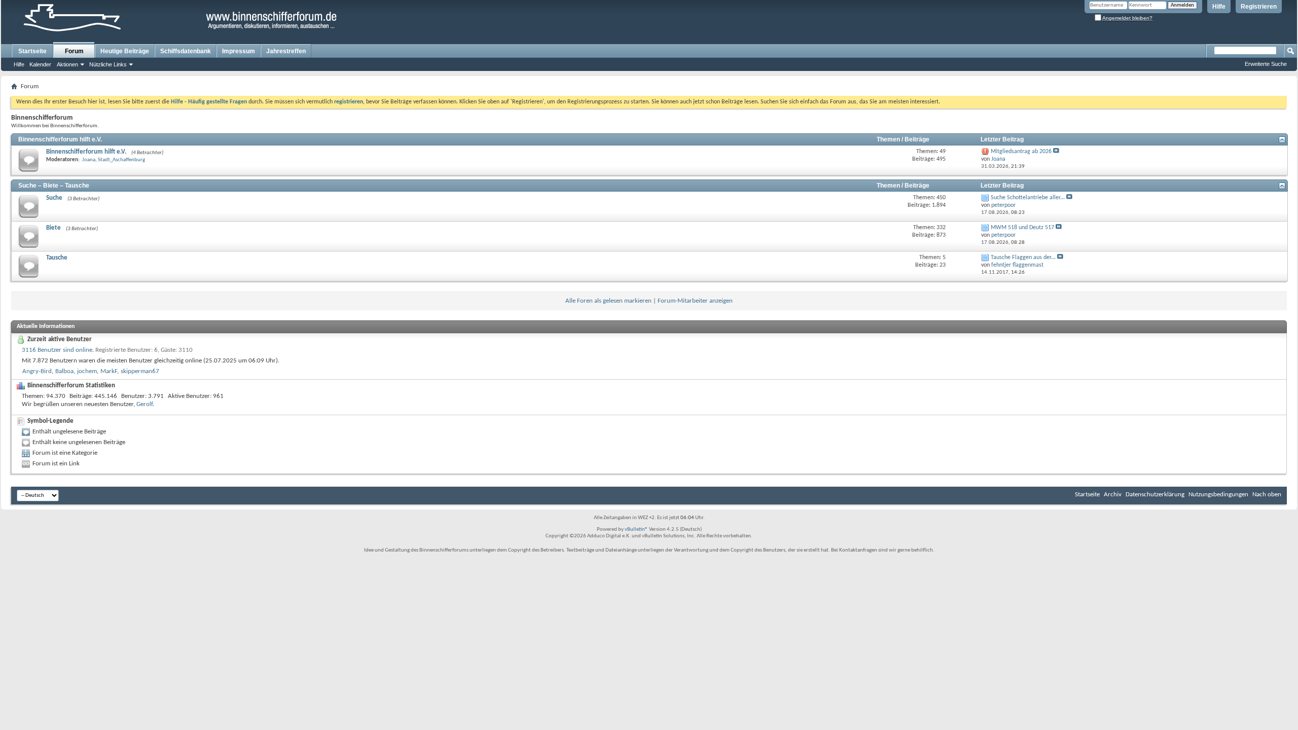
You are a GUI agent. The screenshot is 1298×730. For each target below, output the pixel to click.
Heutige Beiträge (124, 51)
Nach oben (1266, 494)
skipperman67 (140, 371)
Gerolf (144, 404)
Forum (74, 51)
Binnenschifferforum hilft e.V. (60, 139)
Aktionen (67, 64)
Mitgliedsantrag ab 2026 (1021, 152)
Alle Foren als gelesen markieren (608, 301)
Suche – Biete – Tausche (53, 185)
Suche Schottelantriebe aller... (1028, 198)
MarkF (108, 371)
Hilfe (1218, 6)
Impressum (238, 51)
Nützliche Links (108, 64)
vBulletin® (636, 529)
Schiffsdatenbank (185, 51)
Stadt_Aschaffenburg (121, 160)
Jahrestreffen (286, 51)
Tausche (56, 257)
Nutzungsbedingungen (1218, 494)
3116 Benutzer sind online (57, 350)
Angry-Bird (37, 371)
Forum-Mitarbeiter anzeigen (695, 301)
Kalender (40, 64)
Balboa (64, 371)
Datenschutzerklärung (1155, 494)
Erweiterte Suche (1266, 64)
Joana (88, 160)
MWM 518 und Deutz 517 (1022, 228)
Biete (53, 228)
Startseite (32, 51)
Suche (54, 198)
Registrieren (1259, 6)
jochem (87, 371)
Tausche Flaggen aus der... (1023, 257)
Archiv (1113, 494)
